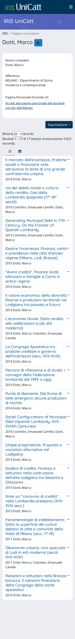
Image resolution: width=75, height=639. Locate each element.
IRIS (5, 33)
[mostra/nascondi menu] (71, 7)
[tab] (10, 151)
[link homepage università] (23, 7)
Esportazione (58, 125)
